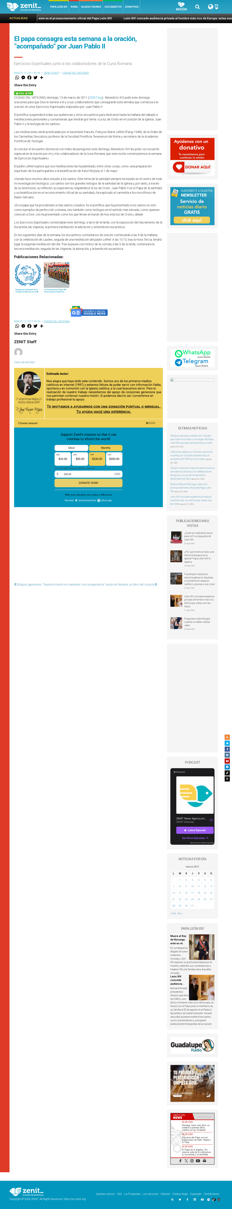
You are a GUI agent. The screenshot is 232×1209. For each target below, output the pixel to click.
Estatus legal (180, 1194)
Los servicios (150, 1194)
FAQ (119, 1194)
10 (192, 886)
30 (186, 905)
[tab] (181, 1116)
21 (173, 899)
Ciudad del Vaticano (76, 73)
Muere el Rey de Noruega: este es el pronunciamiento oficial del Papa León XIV (190, 488)
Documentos (113, 6)
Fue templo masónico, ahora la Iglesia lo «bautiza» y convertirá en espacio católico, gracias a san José (199, 579)
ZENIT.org (95, 97)
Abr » (180, 913)
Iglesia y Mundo (91, 6)
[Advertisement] (88, 551)
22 (180, 899)
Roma (74, 6)
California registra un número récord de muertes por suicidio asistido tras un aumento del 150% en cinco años (191, 455)
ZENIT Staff (51, 73)
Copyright (195, 1194)
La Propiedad (132, 1194)
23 (186, 899)
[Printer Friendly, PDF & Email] (23, 93)
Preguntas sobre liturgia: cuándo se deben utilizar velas (197, 622)
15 (180, 892)
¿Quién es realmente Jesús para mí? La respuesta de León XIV (198, 536)
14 (173, 892)
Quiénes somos (105, 1194)
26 (205, 899)
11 (198, 886)
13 (211, 886)
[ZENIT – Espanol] (28, 7)
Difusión (165, 1194)
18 (198, 892)
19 (205, 892)
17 (192, 892)
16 (186, 892)
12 (205, 886)
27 (211, 899)
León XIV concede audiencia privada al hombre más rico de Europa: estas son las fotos (140, 18)
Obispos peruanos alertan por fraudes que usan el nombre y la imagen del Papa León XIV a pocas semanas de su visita (192, 439)
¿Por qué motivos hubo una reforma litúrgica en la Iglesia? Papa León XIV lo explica (199, 557)
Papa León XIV (58, 6)
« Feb (173, 913)
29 (180, 905)
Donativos (132, 6)
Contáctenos (211, 1194)
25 (198, 899)
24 (192, 899)
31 (192, 905)
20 (211, 892)
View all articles (24, 362)
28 (173, 905)
